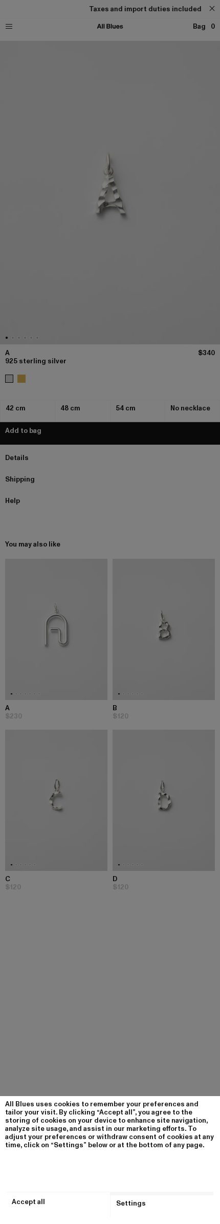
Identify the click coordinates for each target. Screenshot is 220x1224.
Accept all (28, 1202)
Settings (131, 1203)
